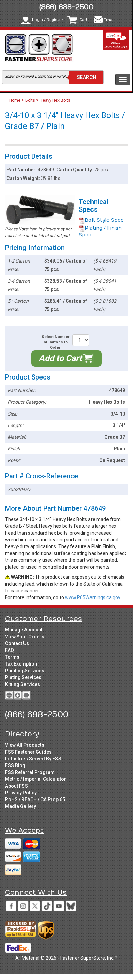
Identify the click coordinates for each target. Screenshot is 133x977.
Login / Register (47, 20)
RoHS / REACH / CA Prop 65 (35, 799)
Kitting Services (22, 684)
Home (15, 100)
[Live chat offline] (116, 39)
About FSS (16, 786)
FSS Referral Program (30, 772)
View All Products (24, 745)
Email (109, 20)
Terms (12, 657)
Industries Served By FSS (33, 758)
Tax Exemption (21, 664)
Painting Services (24, 670)
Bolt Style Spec (104, 220)
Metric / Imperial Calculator (35, 779)
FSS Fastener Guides (28, 752)
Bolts (30, 100)
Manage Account (24, 630)
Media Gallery (20, 806)
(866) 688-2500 (66, 7)
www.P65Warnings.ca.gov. (93, 597)
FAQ (9, 650)
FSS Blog (15, 765)
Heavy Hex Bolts (55, 100)
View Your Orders (24, 636)
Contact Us (17, 643)
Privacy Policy (21, 792)
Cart (83, 20)
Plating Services (23, 677)
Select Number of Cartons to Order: (55, 342)
